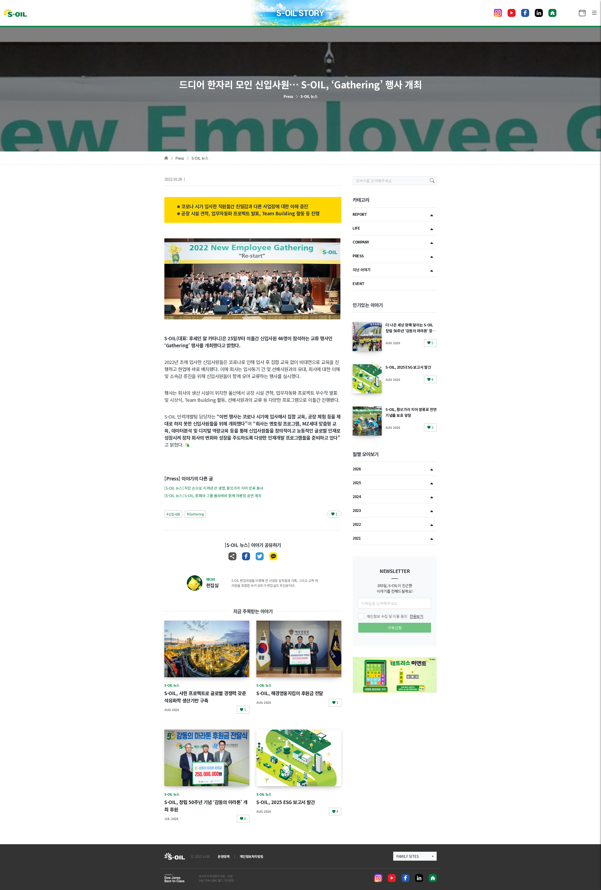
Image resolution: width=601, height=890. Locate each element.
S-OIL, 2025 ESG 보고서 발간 (285, 802)
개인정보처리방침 (251, 856)
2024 (357, 496)
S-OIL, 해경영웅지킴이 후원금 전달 (289, 693)
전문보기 (416, 616)
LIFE (356, 228)
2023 (357, 510)
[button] (415, 856)
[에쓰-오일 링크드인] (539, 13)
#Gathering (195, 514)
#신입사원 (173, 514)
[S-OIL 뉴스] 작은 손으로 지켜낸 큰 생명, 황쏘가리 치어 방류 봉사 (213, 488)
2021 (357, 538)
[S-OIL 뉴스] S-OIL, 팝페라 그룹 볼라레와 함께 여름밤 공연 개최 (212, 495)
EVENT (358, 283)
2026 (357, 469)
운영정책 (223, 856)
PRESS (358, 256)
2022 (357, 524)
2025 (357, 482)
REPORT (360, 214)
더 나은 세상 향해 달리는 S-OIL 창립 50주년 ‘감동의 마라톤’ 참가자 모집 (410, 330)
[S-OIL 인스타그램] (498, 13)
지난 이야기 (361, 269)
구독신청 (395, 628)
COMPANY (361, 242)
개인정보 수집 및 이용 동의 (394, 616)
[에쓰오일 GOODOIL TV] (512, 13)
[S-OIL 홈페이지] (552, 13)
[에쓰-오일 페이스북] (525, 13)
